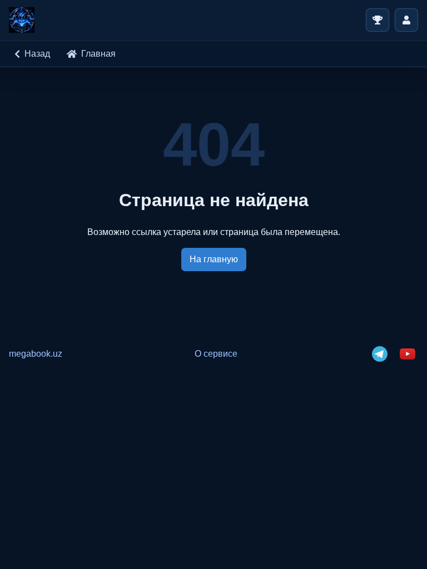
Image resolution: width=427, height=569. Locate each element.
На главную (214, 259)
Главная (98, 53)
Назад (37, 53)
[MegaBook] (21, 20)
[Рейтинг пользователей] (377, 20)
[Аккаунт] (406, 20)
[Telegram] (379, 354)
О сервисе (216, 353)
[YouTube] (407, 354)
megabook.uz (35, 353)
